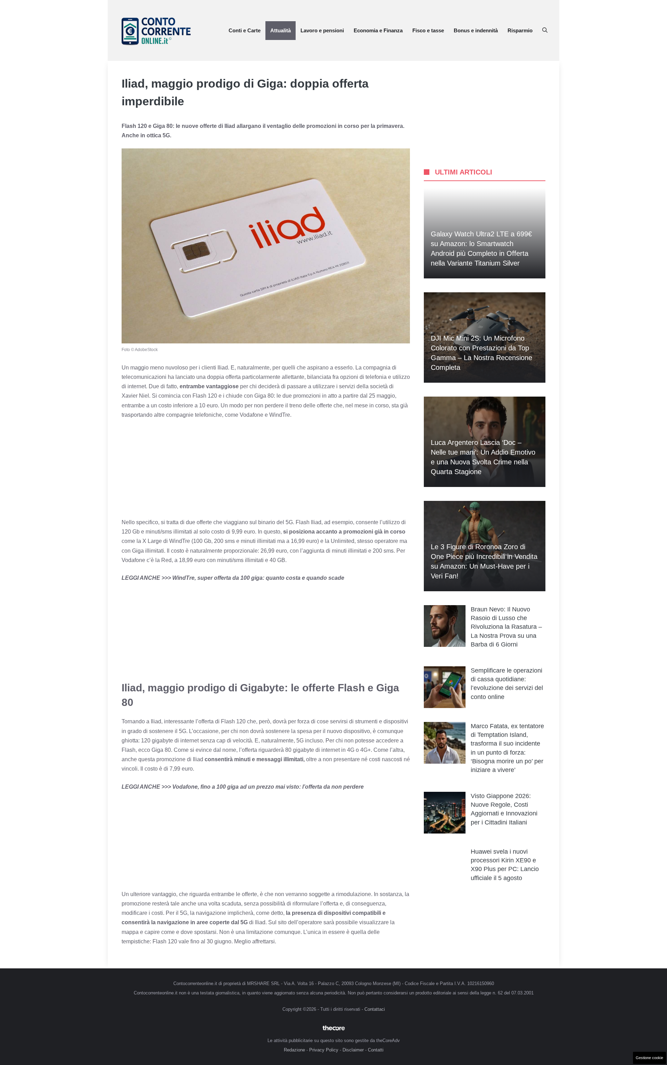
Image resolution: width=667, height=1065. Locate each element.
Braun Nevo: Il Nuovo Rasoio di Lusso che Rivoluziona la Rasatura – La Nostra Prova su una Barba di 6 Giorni (506, 627)
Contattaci (374, 1009)
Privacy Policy (323, 1049)
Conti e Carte (245, 30)
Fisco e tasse (428, 30)
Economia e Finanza (378, 30)
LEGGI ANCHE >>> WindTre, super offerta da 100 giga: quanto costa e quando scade (233, 578)
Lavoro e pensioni (322, 30)
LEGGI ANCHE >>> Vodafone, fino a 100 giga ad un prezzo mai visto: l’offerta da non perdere (243, 787)
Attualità (280, 30)
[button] (544, 30)
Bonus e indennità (476, 30)
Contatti (376, 1049)
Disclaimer (353, 1049)
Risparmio (520, 30)
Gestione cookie (649, 1058)
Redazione (294, 1049)
